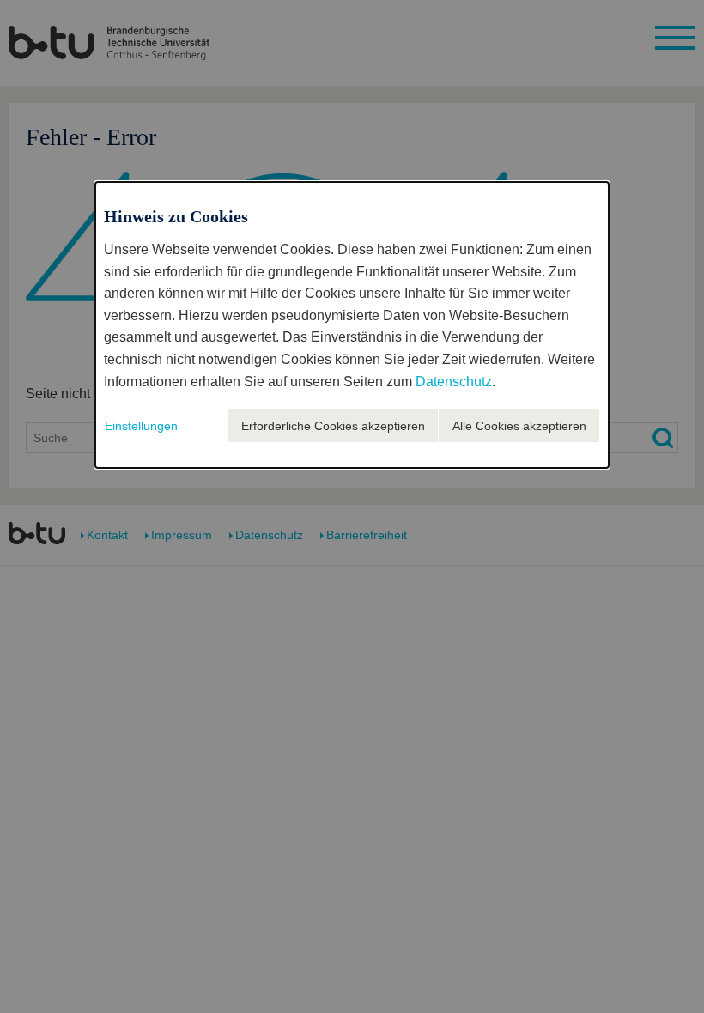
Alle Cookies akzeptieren (519, 426)
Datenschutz (454, 381)
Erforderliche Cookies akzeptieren (333, 426)
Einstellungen (141, 426)
